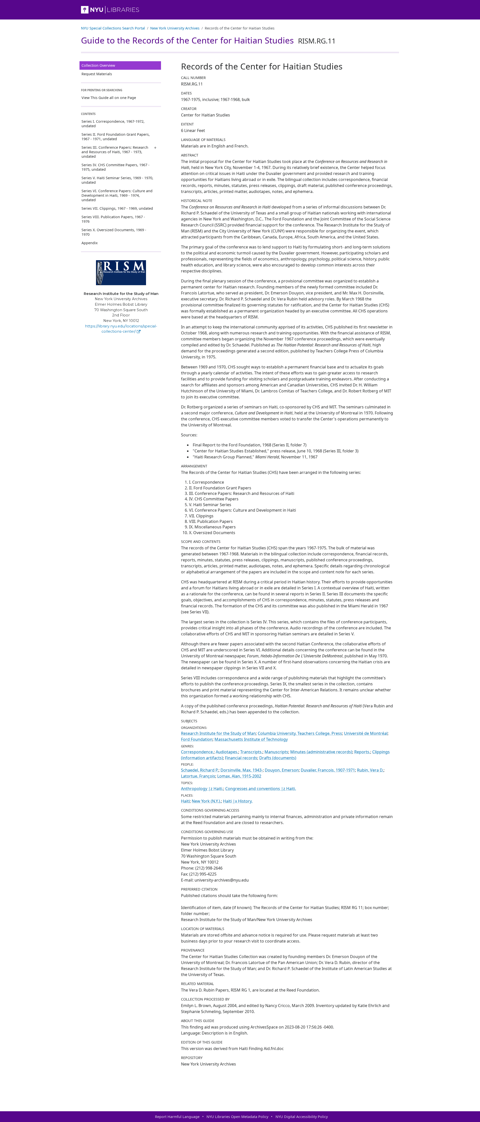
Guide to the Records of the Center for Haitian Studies (208, 40)
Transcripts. (251, 752)
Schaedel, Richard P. (199, 770)
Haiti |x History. (237, 801)
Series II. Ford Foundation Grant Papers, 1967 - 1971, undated (116, 136)
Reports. (362, 752)
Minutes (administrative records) (321, 752)
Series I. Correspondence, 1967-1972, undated (113, 123)
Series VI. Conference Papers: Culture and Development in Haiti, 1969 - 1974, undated (117, 195)
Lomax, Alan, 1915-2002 (239, 776)
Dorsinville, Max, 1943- (241, 770)
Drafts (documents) (277, 758)
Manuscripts (276, 752)
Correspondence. (197, 752)
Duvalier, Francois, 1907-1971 (328, 770)
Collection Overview (98, 65)
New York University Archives (175, 28)
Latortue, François (198, 776)
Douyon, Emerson (282, 770)
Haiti (185, 801)
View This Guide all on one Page (109, 97)
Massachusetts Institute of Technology (251, 739)
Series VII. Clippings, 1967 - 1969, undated (117, 208)
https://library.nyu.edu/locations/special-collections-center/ (121, 329)
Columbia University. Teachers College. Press (300, 733)
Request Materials (97, 73)
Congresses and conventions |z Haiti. (260, 788)
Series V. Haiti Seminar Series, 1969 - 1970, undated (117, 180)
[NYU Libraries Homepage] (240, 9)
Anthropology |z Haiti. (202, 788)
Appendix (90, 242)
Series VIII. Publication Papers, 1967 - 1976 (113, 219)
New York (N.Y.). (206, 801)
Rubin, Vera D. (370, 770)
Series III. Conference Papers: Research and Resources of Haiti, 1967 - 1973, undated (115, 152)
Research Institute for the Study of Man (218, 733)
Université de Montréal (366, 733)
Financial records (241, 758)
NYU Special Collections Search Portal (113, 28)
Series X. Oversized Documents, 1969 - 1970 (114, 232)
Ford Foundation (196, 739)
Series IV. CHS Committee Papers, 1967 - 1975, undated (116, 167)
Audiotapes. (227, 752)
